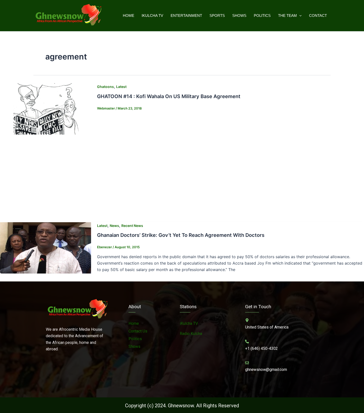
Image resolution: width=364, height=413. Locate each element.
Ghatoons (105, 86)
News (114, 225)
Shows (239, 15)
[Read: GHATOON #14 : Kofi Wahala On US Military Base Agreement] (45, 108)
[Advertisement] (182, 179)
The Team (287, 15)
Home (128, 15)
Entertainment (186, 15)
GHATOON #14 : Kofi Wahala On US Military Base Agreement (168, 96)
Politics (262, 15)
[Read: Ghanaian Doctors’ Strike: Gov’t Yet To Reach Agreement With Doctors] (45, 247)
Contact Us (138, 331)
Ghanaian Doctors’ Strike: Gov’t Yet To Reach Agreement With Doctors (180, 235)
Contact (318, 15)
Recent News (132, 225)
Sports (217, 15)
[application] (299, 16)
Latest (121, 86)
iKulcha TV (152, 15)
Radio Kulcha (191, 333)
